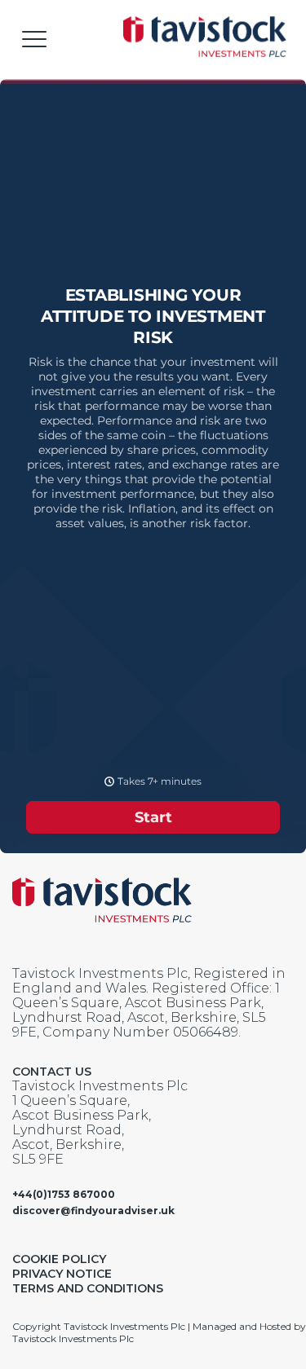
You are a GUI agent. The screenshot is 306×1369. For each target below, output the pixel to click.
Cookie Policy (59, 1259)
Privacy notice (62, 1273)
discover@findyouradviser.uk (93, 1210)
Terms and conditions (87, 1288)
